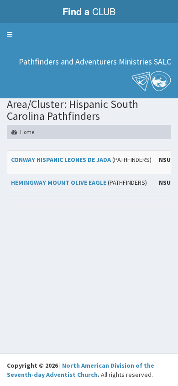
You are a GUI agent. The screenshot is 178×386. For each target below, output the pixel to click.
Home (26, 132)
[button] (9, 34)
